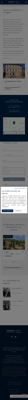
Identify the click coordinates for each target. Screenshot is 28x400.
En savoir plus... (5, 206)
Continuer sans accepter (19, 188)
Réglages (18, 210)
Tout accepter (7, 210)
